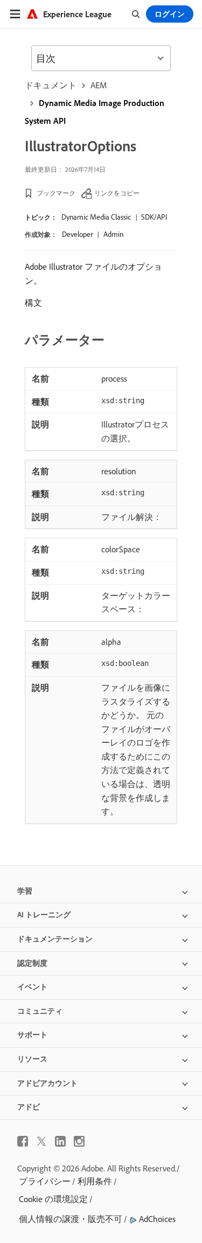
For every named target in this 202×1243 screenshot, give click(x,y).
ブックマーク (56, 193)
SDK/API (154, 217)
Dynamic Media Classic (96, 217)
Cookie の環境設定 (53, 1198)
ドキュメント (50, 85)
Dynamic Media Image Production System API (94, 111)
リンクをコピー (117, 193)
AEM (98, 85)
